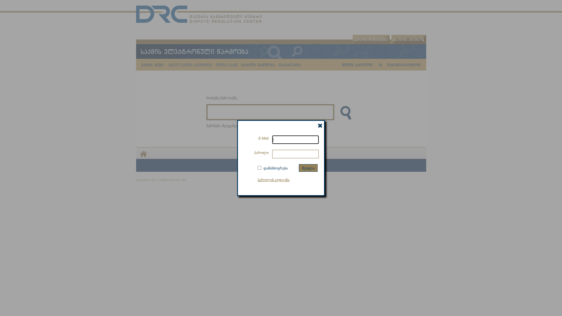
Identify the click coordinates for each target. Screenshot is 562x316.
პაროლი (261, 153)
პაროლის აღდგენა (273, 179)
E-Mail (263, 138)
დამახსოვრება (275, 168)
